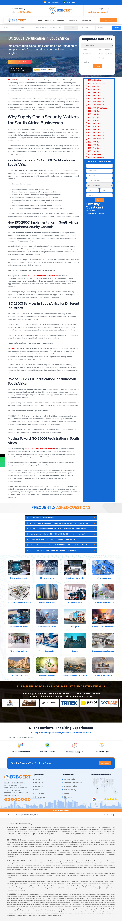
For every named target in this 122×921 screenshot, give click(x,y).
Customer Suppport (74, 752)
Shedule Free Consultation (19, 62)
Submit (116, 28)
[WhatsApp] (2, 459)
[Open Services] (65, 20)
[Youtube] (19, 799)
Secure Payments (47, 751)
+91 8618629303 (24, 12)
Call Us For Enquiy (101, 751)
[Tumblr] (22, 799)
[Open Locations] (78, 20)
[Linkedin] (12, 799)
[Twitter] (15, 799)
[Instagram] (9, 799)
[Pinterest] (25, 799)
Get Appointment (97, 12)
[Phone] (2, 464)
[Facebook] (5, 799)
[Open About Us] (53, 20)
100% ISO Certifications (20, 752)
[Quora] (29, 799)
